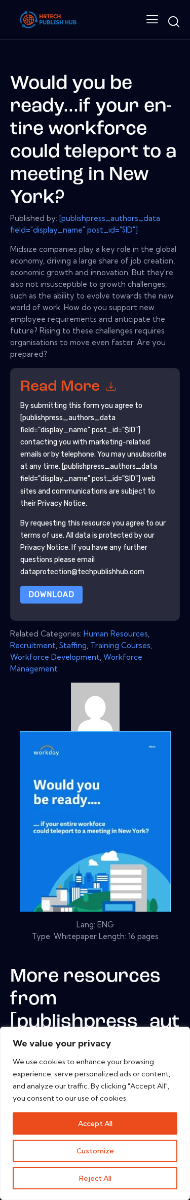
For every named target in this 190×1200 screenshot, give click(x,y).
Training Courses (120, 645)
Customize (95, 1150)
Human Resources (116, 634)
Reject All (95, 1178)
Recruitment (33, 645)
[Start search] (173, 21)
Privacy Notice (44, 547)
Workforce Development (55, 657)
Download (51, 594)
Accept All (95, 1123)
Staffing (73, 645)
